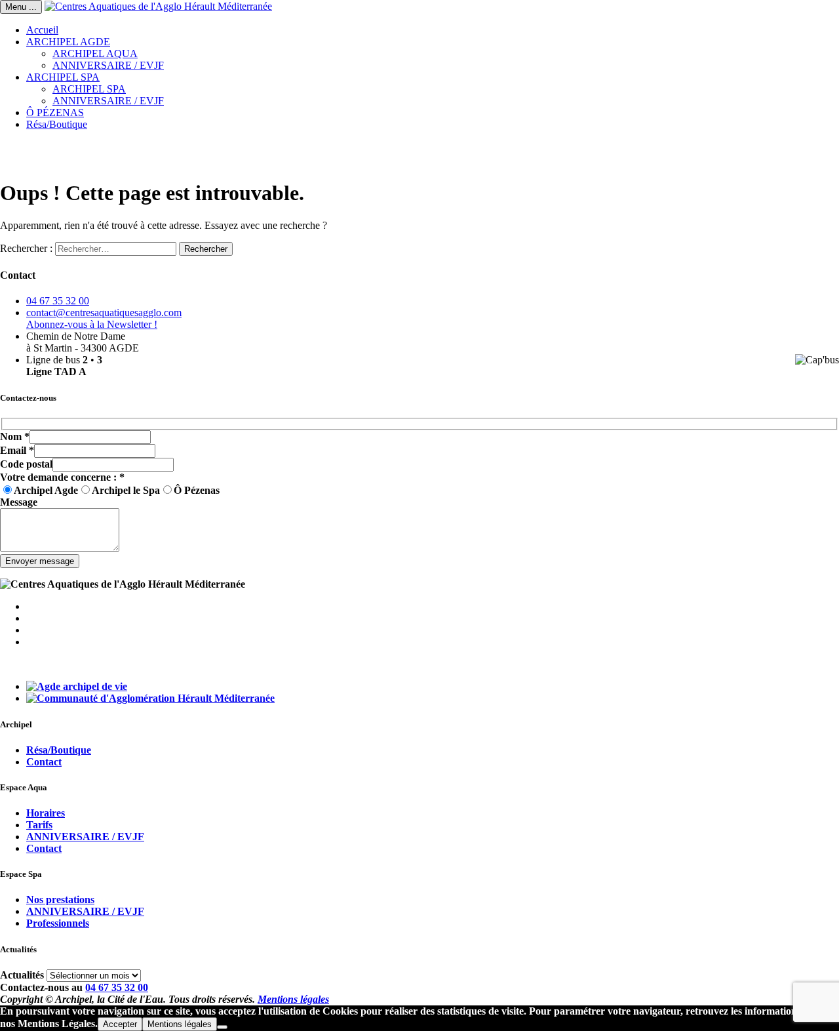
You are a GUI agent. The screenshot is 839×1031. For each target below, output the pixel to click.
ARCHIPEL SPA (63, 77)
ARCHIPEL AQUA (95, 53)
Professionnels (57, 923)
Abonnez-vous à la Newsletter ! (91, 324)
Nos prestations (60, 899)
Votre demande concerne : (62, 477)
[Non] (222, 1027)
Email (17, 450)
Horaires (45, 813)
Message (18, 502)
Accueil (42, 29)
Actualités (22, 974)
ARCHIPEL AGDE (68, 41)
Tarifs (39, 824)
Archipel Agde (46, 490)
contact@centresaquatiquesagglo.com (104, 312)
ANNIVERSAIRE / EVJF (108, 65)
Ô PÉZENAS (55, 112)
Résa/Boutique (56, 124)
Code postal (26, 464)
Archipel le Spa (126, 490)
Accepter (120, 1024)
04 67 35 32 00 (57, 300)
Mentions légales (293, 999)
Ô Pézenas (197, 490)
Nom (14, 436)
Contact (44, 761)
